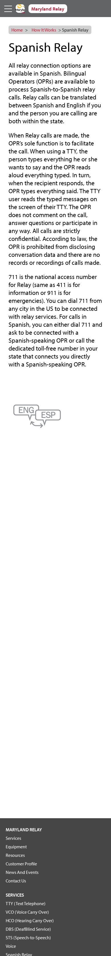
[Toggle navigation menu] (8, 8)
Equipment (16, 846)
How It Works (44, 30)
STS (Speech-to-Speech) (28, 937)
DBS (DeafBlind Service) (28, 929)
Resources (15, 855)
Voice (11, 946)
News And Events (22, 872)
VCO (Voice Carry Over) (27, 912)
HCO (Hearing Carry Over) (30, 920)
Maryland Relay (24, 829)
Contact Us (16, 881)
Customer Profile (21, 864)
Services (13, 838)
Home (17, 30)
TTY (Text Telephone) (26, 903)
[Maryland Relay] (20, 8)
